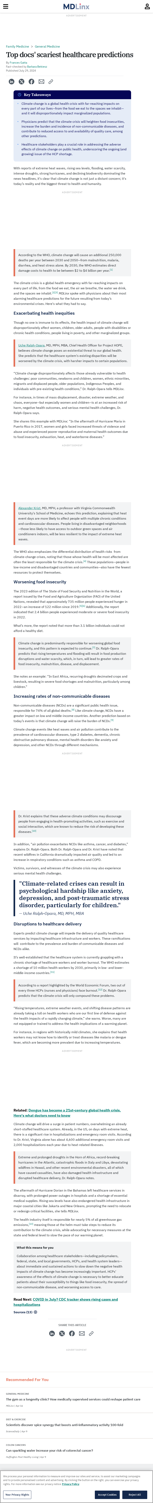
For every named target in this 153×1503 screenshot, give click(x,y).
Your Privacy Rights (17, 1494)
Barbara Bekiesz (37, 66)
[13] (31, 1223)
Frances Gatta (18, 62)
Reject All (135, 1494)
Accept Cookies (107, 1494)
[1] (111, 269)
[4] (84, 561)
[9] (112, 720)
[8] (73, 709)
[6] (83, 605)
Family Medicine (17, 46)
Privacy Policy (70, 1484)
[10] (34, 830)
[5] (80, 605)
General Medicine (47, 46)
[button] (50, 82)
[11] (52, 971)
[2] (53, 292)
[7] (93, 647)
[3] (56, 292)
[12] (100, 989)
